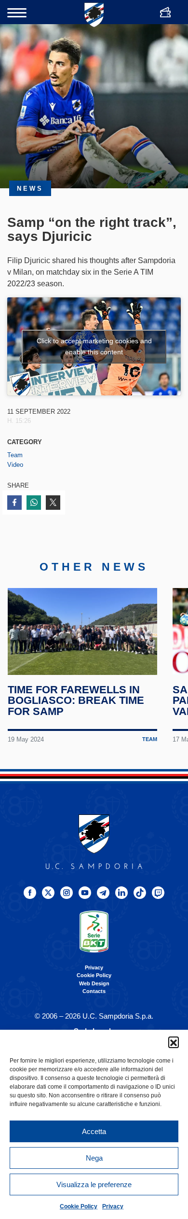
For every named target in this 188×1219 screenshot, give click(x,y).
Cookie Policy (78, 1206)
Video (15, 464)
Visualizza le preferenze (94, 1184)
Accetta (94, 1131)
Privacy (112, 1206)
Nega (94, 1158)
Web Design (94, 983)
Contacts (94, 991)
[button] (173, 1042)
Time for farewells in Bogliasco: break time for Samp (76, 700)
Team (15, 455)
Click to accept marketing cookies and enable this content (94, 346)
